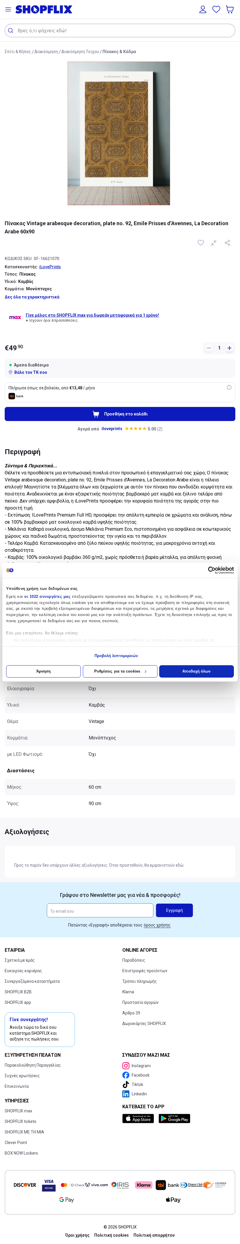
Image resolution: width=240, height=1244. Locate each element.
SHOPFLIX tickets (20, 1121)
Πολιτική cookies (111, 1235)
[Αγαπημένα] (216, 9)
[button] (8, 9)
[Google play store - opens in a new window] (174, 1118)
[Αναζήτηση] (11, 30)
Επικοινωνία (17, 1086)
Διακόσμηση (46, 51)
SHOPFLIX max (18, 1111)
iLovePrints (50, 266)
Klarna (128, 992)
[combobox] (120, 30)
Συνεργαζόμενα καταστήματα (32, 981)
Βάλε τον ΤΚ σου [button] (30, 372)
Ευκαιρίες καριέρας (23, 970)
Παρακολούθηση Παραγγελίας (33, 1065)
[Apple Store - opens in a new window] (139, 1118)
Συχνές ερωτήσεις (22, 1075)
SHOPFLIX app (18, 1002)
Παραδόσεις (133, 960)
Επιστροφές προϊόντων (144, 970)
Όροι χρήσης (77, 1235)
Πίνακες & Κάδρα (119, 51)
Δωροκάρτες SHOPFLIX (144, 1023)
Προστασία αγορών (140, 1002)
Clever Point (16, 1142)
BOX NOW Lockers (21, 1153)
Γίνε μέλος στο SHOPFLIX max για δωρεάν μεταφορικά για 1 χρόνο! (92, 315)
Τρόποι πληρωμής (139, 981)
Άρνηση (43, 671)
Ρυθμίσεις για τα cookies (117, 671)
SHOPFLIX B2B (18, 992)
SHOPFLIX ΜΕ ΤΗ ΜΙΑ (24, 1132)
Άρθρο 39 (131, 1013)
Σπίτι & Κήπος (18, 51)
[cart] (230, 9)
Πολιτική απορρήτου (154, 1235)
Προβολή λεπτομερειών (116, 656)
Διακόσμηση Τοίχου (80, 51)
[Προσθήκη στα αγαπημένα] (201, 242)
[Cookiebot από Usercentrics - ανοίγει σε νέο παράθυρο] (208, 570)
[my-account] (202, 9)
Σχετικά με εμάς (20, 960)
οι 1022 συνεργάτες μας (47, 596)
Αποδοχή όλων (196, 671)
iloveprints (112, 428)
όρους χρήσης (157, 925)
